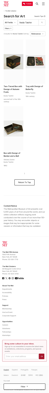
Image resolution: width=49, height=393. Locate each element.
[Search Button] (37, 4)
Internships (6, 335)
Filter (23, 387)
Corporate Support (9, 316)
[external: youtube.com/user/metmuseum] (19, 278)
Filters (7, 28)
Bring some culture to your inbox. (19, 344)
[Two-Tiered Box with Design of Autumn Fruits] (13, 62)
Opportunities (7, 321)
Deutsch (15, 375)
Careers (5, 325)
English (6, 370)
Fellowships (6, 332)
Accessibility (7, 292)
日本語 (23, 375)
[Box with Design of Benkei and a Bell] (13, 128)
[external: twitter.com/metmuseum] (6, 278)
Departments (7, 289)
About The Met (7, 286)
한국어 (30, 375)
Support (5, 305)
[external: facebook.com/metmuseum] (3, 278)
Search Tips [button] (38, 16)
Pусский (7, 381)
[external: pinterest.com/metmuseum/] (10, 278)
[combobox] (28, 22)
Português (24, 370)
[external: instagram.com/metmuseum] (13, 278)
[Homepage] (6, 3)
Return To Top (24, 182)
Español (15, 370)
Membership (7, 309)
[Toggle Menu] (43, 4)
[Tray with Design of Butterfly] (35, 62)
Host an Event (7, 312)
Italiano (6, 375)
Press (4, 299)
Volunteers (6, 328)
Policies (5, 296)
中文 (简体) (39, 375)
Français (34, 370)
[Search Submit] (42, 22)
